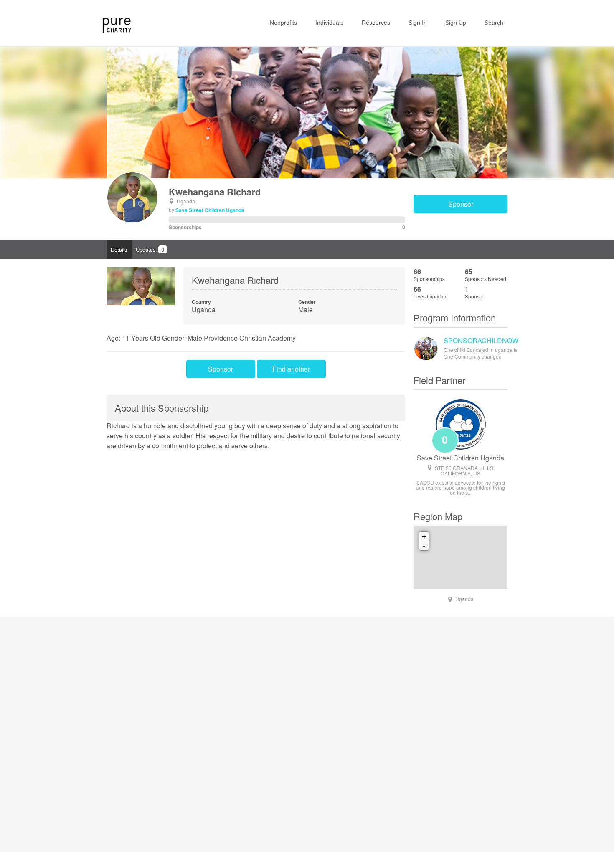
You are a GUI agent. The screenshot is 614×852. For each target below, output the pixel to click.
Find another (291, 369)
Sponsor (460, 204)
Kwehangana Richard (215, 192)
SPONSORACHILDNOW (481, 340)
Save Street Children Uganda (209, 210)
